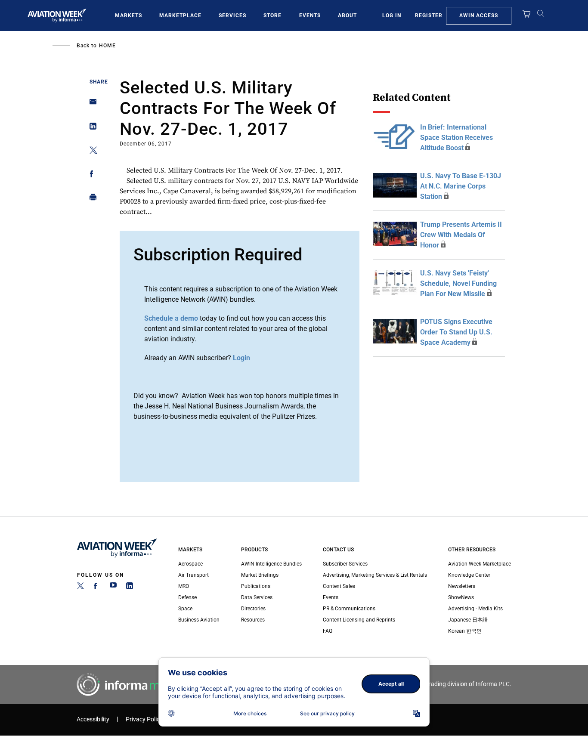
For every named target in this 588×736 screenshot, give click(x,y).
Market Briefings (260, 575)
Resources (253, 620)
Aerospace (190, 564)
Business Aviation (199, 620)
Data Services (256, 597)
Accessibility (93, 719)
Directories (253, 609)
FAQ (327, 631)
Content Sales (339, 586)
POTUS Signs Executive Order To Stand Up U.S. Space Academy (456, 332)
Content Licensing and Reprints (359, 620)
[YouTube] (113, 587)
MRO (183, 586)
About (347, 15)
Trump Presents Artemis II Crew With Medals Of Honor (461, 234)
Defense (187, 597)
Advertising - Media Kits (475, 609)
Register (429, 15)
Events (310, 15)
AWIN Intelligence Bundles (271, 564)
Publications (255, 586)
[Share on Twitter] (91, 151)
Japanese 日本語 (468, 620)
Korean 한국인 (465, 631)
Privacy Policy (144, 719)
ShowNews (461, 597)
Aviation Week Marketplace (479, 564)
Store (272, 15)
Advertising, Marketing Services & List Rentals (375, 575)
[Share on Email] (91, 104)
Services (232, 15)
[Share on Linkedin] (91, 128)
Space (185, 609)
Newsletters (461, 586)
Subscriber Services (345, 564)
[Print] (91, 199)
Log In (391, 15)
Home (107, 46)
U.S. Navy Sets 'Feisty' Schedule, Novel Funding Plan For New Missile (458, 283)
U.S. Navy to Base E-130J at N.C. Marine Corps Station (460, 186)
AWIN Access (478, 15)
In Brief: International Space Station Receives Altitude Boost (456, 137)
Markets (128, 15)
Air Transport (193, 575)
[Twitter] (80, 587)
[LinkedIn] (129, 587)
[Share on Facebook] (91, 175)
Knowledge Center (469, 575)
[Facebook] (96, 587)
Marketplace (180, 15)
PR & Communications (349, 609)
